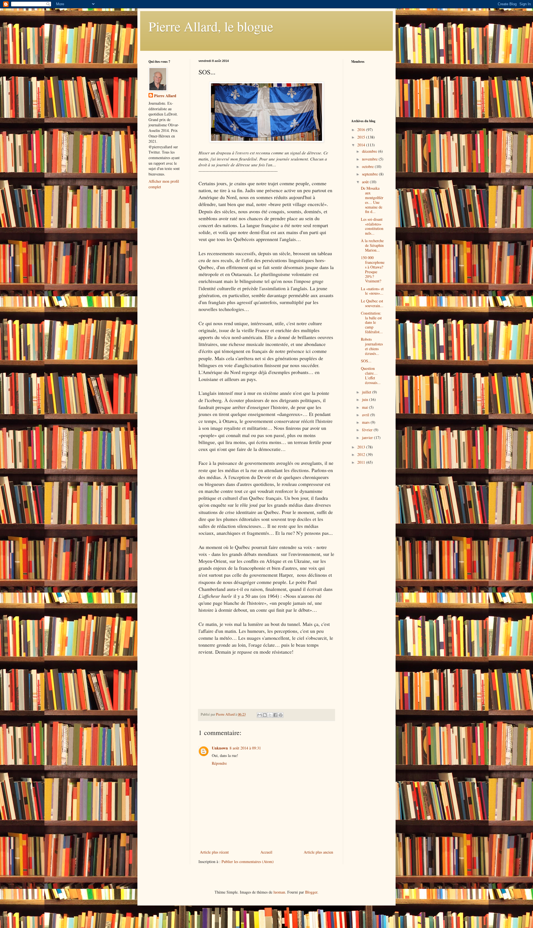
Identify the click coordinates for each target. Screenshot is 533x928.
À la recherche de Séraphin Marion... (372, 245)
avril (366, 414)
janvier (368, 437)
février (368, 429)
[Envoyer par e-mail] (259, 715)
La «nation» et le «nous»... (372, 291)
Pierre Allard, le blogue (211, 26)
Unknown (220, 748)
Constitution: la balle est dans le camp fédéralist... (372, 322)
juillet (367, 392)
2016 (361, 129)
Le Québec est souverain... (372, 303)
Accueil (266, 852)
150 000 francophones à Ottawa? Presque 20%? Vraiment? (372, 269)
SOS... (366, 360)
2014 (361, 144)
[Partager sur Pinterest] (280, 715)
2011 (361, 462)
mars (366, 422)
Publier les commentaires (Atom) (248, 861)
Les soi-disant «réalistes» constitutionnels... (372, 226)
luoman (279, 892)
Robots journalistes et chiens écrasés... (372, 346)
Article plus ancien (318, 852)
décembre (370, 151)
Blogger (311, 892)
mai (365, 407)
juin (365, 399)
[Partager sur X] (270, 715)
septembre (370, 174)
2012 (361, 454)
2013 (361, 447)
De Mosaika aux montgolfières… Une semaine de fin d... (372, 199)
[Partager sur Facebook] (275, 715)
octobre (368, 166)
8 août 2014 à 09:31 (245, 748)
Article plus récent (214, 852)
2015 (361, 137)
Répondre (219, 763)
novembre (370, 159)
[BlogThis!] (265, 715)
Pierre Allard (165, 96)
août (366, 181)
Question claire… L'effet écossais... (371, 375)
